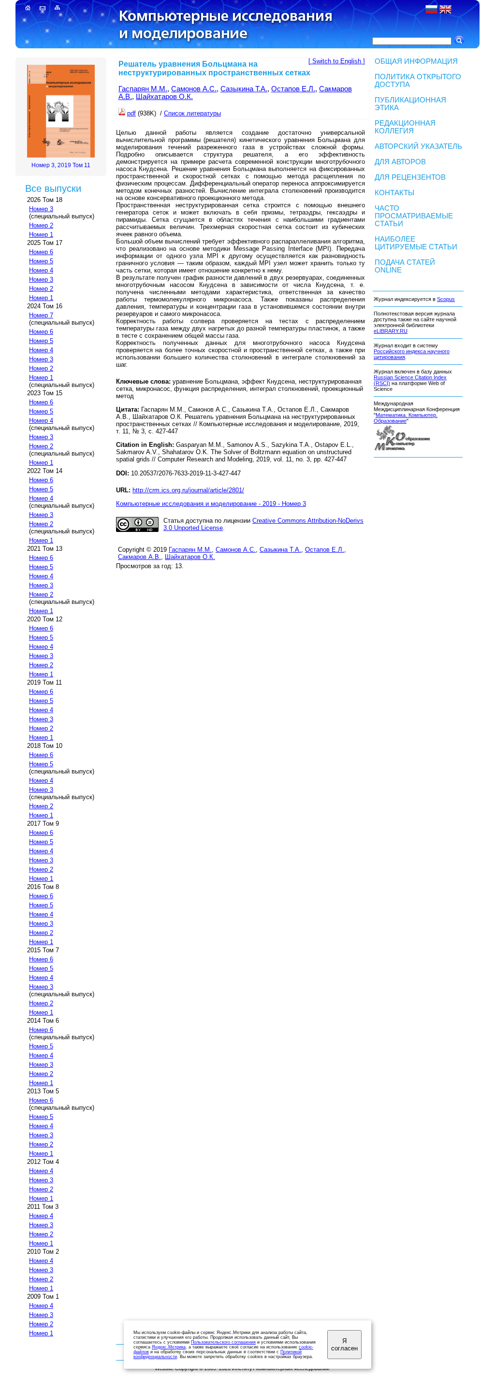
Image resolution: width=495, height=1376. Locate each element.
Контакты (394, 193)
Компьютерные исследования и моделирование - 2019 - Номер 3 (211, 503)
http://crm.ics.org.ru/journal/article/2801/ (188, 490)
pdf (131, 113)
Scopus (446, 299)
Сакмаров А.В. (139, 556)
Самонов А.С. (194, 89)
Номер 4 (41, 270)
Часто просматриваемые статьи (414, 216)
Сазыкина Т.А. (243, 89)
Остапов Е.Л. (293, 89)
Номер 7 (41, 315)
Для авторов (400, 162)
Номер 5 (41, 261)
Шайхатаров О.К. (164, 96)
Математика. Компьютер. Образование (405, 418)
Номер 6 (41, 252)
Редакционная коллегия (405, 127)
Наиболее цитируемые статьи (416, 243)
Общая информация (416, 61)
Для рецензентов (410, 177)
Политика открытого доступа (418, 80)
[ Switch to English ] (336, 61)
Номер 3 (41, 209)
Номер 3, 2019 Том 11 (60, 165)
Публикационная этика (410, 104)
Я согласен (344, 1344)
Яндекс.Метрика (169, 1347)
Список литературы (192, 113)
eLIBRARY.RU (391, 331)
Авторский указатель (418, 146)
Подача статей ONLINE (405, 266)
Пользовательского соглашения (223, 1342)
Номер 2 (41, 225)
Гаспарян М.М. (142, 89)
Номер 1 (41, 234)
